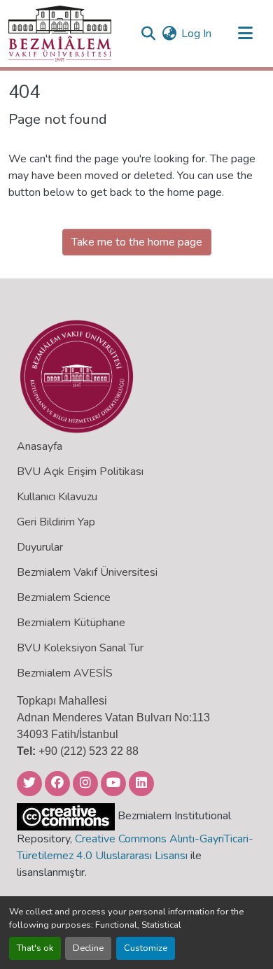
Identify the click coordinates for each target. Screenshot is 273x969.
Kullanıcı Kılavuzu (57, 496)
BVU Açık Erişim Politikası (80, 471)
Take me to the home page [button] (136, 242)
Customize (145, 948)
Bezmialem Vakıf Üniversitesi (87, 572)
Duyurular (40, 547)
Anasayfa (39, 446)
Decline (88, 948)
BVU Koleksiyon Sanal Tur (80, 647)
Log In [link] (196, 33)
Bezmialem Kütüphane (71, 622)
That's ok (35, 948)
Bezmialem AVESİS (65, 673)
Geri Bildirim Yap (56, 522)
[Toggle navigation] (245, 33)
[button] (59, 34)
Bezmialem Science (64, 597)
